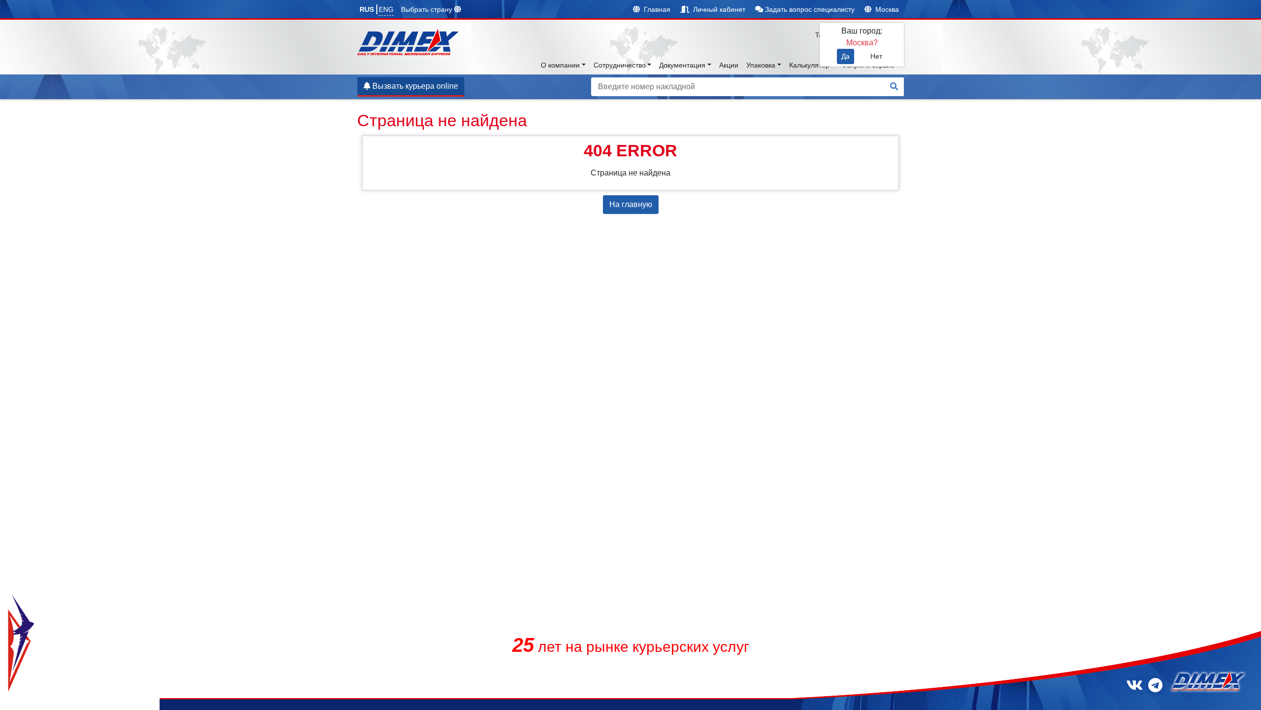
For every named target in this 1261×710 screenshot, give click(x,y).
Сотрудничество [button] (620, 65)
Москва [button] (886, 9)
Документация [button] (682, 65)
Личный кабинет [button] (718, 9)
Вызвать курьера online (414, 86)
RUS (367, 9)
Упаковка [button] (760, 65)
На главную (630, 204)
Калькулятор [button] (809, 65)
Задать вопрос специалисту (809, 9)
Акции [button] (728, 65)
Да (845, 56)
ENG (386, 9)
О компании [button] (560, 65)
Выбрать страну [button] (427, 9)
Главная (656, 9)
